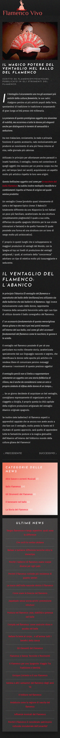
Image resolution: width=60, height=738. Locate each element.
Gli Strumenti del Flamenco (19, 494)
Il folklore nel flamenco (30, 694)
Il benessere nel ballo (16, 501)
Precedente (13, 453)
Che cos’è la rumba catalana (30, 542)
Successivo (47, 453)
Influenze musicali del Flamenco (30, 714)
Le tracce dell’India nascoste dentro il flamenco (30, 585)
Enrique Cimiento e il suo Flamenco (30, 675)
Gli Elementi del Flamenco (30, 648)
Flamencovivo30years (33, 79)
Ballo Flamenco (13, 486)
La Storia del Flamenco (17, 509)
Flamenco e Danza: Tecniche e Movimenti (30, 655)
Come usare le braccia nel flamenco (30, 593)
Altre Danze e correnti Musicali (21, 478)
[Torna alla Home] (22, 8)
